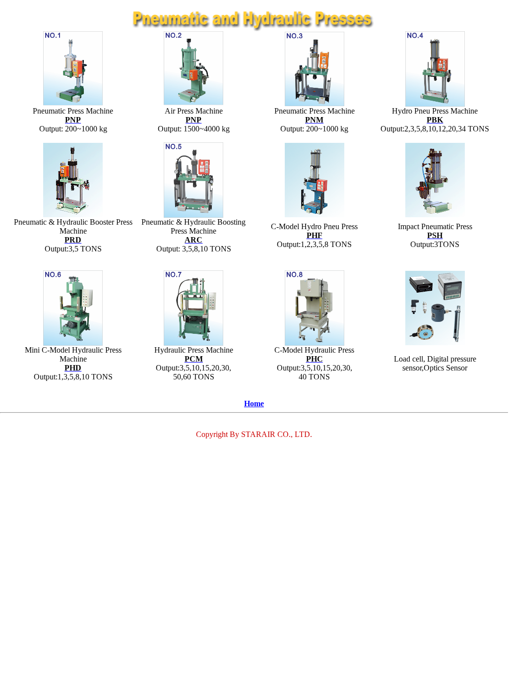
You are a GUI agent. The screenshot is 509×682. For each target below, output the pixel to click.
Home (254, 403)
